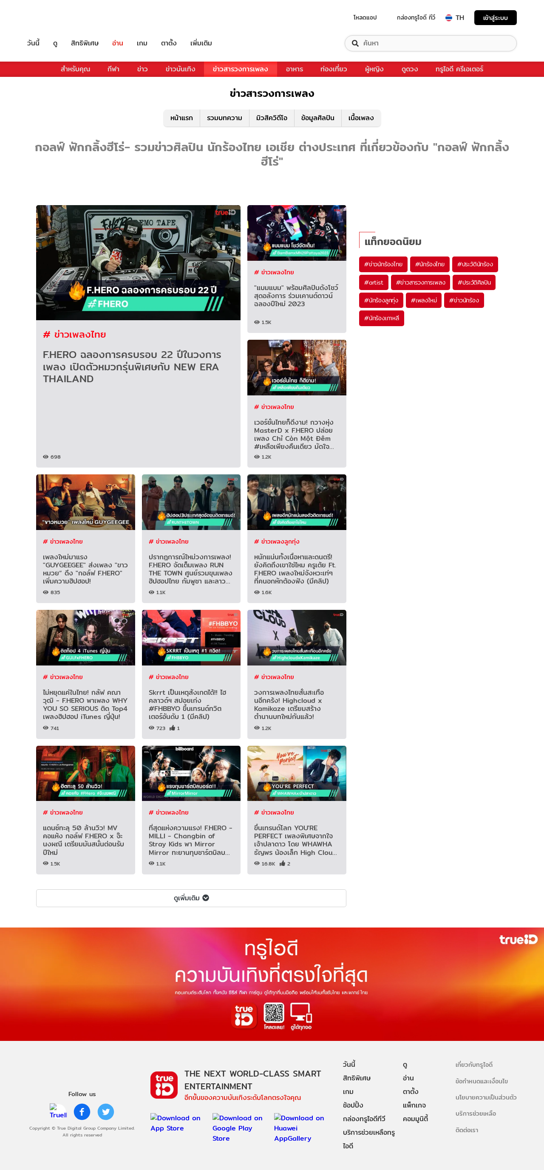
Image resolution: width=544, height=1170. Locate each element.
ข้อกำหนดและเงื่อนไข (482, 1081)
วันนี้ (33, 43)
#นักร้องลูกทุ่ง (381, 300)
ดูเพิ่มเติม (187, 898)
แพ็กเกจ (414, 1105)
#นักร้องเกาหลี (381, 318)
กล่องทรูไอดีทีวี (364, 1119)
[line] (58, 1111)
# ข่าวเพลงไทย (74, 334)
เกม (142, 43)
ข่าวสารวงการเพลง (240, 69)
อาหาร (294, 69)
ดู (55, 43)
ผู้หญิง (374, 69)
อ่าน (117, 43)
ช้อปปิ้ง (353, 1105)
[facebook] (82, 1111)
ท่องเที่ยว (333, 69)
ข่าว (142, 69)
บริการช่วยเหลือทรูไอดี (369, 1139)
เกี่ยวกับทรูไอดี (474, 1064)
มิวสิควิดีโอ (271, 118)
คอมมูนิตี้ (415, 1119)
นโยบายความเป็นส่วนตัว (486, 1097)
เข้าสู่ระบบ (495, 18)
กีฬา (113, 69)
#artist (373, 282)
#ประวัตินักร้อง (475, 264)
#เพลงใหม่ (423, 300)
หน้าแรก (181, 118)
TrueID (52, 17)
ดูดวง (410, 69)
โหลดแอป (365, 17)
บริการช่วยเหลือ (476, 1113)
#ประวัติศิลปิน (474, 282)
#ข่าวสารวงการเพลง (420, 282)
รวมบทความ (224, 118)
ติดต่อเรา (467, 1130)
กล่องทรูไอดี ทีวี (416, 17)
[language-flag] (448, 17)
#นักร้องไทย (430, 264)
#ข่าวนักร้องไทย (383, 264)
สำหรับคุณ (75, 69)
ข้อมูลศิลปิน (317, 118)
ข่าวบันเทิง (181, 69)
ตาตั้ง (169, 43)
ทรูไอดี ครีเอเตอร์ (459, 69)
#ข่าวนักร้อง (464, 300)
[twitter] (105, 1111)
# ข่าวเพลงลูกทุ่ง (277, 541)
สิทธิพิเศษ (85, 43)
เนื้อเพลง (361, 118)
